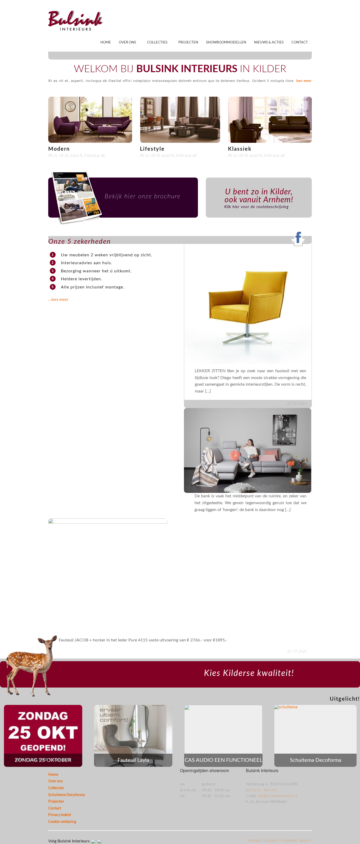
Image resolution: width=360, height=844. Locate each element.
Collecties (157, 42)
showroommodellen (226, 42)
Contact (299, 42)
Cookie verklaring (62, 822)
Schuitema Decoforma (66, 795)
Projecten (188, 42)
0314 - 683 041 (264, 790)
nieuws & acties (269, 42)
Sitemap (254, 840)
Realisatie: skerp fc (297, 840)
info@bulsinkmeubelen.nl (277, 796)
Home (105, 42)
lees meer (304, 81)
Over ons (127, 42)
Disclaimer (272, 840)
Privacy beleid (59, 815)
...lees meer (58, 299)
